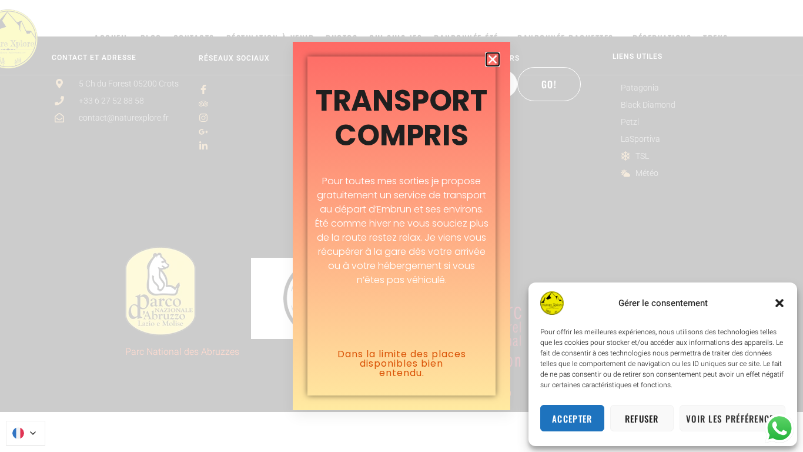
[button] (779, 303)
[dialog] (401, 226)
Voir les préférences (732, 418)
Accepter (572, 418)
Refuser (642, 418)
